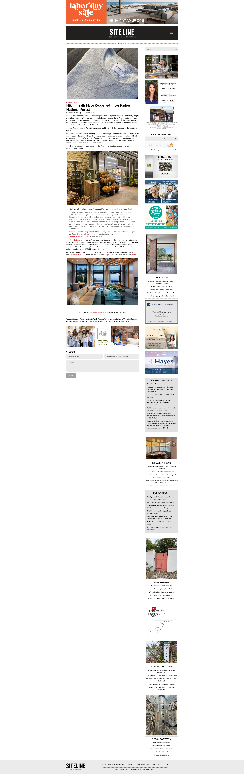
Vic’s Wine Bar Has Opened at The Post (161, 472)
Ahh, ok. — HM (152, 384)
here (87, 234)
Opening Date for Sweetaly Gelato (161, 486)
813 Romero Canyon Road (108, 321)
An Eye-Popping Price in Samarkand (161, 296)
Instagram (157, 764)
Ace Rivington (97, 116)
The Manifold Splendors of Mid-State (161, 595)
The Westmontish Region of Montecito (161, 598)
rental (133, 255)
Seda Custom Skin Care (88, 321)
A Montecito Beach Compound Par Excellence (161, 293)
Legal (166, 764)
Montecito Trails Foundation (96, 319)
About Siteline (107, 764)
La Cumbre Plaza (77, 319)
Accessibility (135, 769)
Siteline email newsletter (98, 312)
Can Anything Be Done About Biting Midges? (161, 675)
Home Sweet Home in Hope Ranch (161, 289)
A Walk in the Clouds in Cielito (161, 586)
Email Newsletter (142, 764)
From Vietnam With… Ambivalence (161, 749)
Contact (130, 764)
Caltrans (119, 319)
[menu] (171, 33)
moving (120, 116)
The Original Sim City (161, 755)
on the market (76, 255)
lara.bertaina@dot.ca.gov (79, 236)
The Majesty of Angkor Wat (161, 745)
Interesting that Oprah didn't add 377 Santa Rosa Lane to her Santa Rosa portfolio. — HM (160, 402)
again (108, 255)
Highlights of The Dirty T (161, 742)
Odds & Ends (71, 102)
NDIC (153, 769)
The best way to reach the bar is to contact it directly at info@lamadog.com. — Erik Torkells (161, 415)
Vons (125, 319)
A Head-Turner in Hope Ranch (161, 286)
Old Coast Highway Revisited (161, 589)
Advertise (120, 764)
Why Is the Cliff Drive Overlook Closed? (161, 684)
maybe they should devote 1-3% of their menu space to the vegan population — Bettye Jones (160, 389)
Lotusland (78, 240)
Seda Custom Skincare (78, 133)
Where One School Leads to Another (161, 592)
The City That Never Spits (161, 752)
